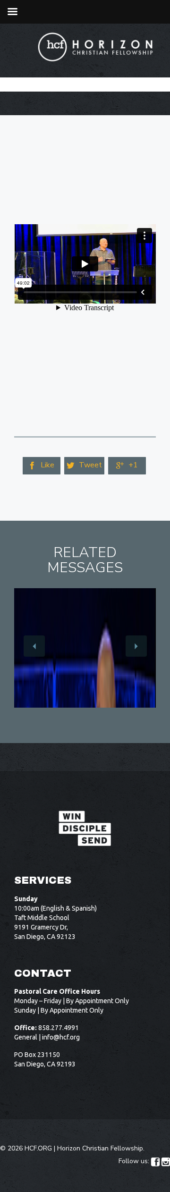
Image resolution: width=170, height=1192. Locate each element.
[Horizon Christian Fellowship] (96, 47)
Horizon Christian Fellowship (100, 1148)
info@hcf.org (61, 1037)
